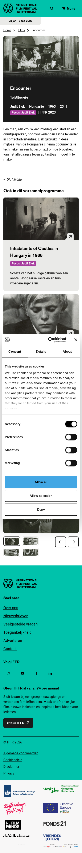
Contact (10, 648)
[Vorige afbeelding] (60, 541)
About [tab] (67, 351)
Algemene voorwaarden (20, 753)
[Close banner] (75, 339)
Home (7, 30)
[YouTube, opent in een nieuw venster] (22, 673)
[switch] (71, 437)
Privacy (8, 773)
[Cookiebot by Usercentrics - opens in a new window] (49, 340)
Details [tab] (41, 351)
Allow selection (41, 495)
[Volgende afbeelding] (73, 541)
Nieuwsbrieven (15, 616)
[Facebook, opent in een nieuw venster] (36, 673)
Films (21, 30)
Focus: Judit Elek (23, 112)
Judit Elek (17, 107)
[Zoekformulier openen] (52, 8)
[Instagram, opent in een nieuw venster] (8, 673)
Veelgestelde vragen (20, 624)
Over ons (10, 608)
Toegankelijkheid (17, 632)
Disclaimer (11, 767)
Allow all (41, 482)
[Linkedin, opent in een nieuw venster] (50, 673)
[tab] (11, 541)
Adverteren (12, 640)
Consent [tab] (14, 351)
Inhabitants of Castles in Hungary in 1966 (34, 252)
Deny (41, 509)
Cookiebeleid (12, 760)
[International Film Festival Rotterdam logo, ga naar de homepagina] (20, 8)
